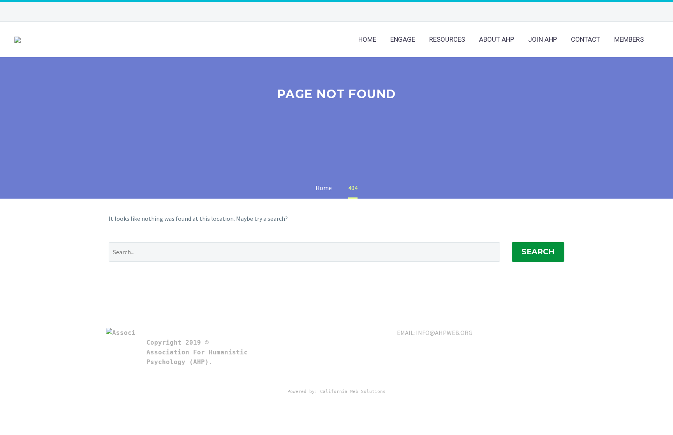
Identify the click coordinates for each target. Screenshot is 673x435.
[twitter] (554, 331)
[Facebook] (338, 12)
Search (538, 251)
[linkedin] (526, 331)
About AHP (496, 39)
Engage (402, 39)
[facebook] (540, 331)
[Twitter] (362, 12)
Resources (447, 39)
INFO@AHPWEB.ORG (444, 332)
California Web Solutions (353, 391)
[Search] (658, 39)
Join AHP (542, 39)
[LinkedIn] (350, 12)
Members (629, 39)
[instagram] (568, 331)
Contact (585, 39)
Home (367, 39)
